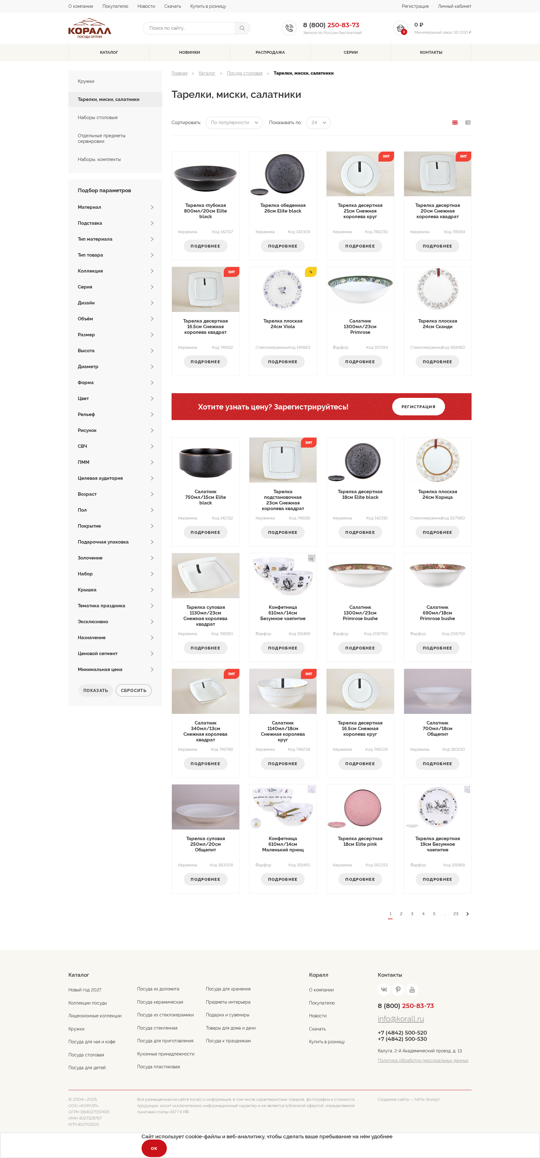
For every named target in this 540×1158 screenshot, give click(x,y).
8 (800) (406, 1006)
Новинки (189, 52)
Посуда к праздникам (228, 1040)
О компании (80, 6)
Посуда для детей (87, 1067)
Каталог (109, 52)
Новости (146, 6)
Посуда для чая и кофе (91, 1041)
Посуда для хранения (228, 988)
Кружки (86, 81)
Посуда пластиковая (158, 1066)
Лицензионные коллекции (95, 1015)
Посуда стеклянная (157, 1027)
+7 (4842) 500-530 (402, 1039)
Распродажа (270, 52)
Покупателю (115, 6)
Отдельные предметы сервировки (102, 138)
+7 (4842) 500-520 (402, 1033)
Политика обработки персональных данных (423, 1060)
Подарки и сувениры (227, 1014)
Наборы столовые (98, 117)
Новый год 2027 (84, 989)
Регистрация (415, 6)
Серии (351, 52)
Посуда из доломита (158, 988)
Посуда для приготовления (165, 1040)
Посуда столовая (244, 73)
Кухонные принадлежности (165, 1053)
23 (455, 913)
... (445, 913)
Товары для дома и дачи (231, 1027)
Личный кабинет (455, 6)
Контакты (431, 52)
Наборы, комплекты (99, 159)
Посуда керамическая (160, 1002)
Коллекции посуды (87, 1002)
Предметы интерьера (228, 1002)
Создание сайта (393, 1099)
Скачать (172, 6)
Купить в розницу (208, 6)
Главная (180, 73)
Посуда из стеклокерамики (165, 1014)
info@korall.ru (401, 1018)
